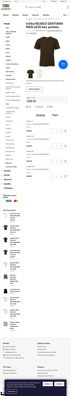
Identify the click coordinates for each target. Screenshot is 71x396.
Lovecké (8, 132)
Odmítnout (47, 384)
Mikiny (8, 41)
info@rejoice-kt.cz (11, 352)
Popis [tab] (55, 115)
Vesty (7, 53)
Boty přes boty (10, 152)
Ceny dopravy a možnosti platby (47, 370)
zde (34, 387)
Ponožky (9, 75)
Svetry (8, 45)
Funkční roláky (10, 92)
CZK (44, 1)
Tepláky (8, 60)
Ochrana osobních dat (10, 373)
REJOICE (34, 33)
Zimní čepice (10, 72)
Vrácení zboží (41, 347)
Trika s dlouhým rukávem (11, 32)
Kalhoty (8, 56)
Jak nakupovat (7, 1)
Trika (7, 28)
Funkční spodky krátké (13, 96)
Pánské (7, 23)
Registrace (63, 1)
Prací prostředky (11, 167)
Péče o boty (9, 159)
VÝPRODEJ (8, 188)
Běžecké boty (10, 148)
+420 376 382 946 (10, 347)
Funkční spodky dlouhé (13, 100)
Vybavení (8, 179)
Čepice (8, 68)
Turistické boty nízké (12, 108)
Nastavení (11, 392)
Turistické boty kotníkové (10, 112)
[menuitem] (5, 15)
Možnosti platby (42, 373)
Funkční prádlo (11, 79)
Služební (8, 129)
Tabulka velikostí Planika (45, 376)
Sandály (8, 136)
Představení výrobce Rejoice (46, 355)
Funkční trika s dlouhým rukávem (13, 88)
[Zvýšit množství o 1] (61, 131)
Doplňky (8, 155)
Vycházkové (9, 121)
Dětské (7, 175)
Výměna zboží (41, 349)
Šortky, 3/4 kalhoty (12, 64)
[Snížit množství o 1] (52, 131)
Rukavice (9, 163)
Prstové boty (10, 140)
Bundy (8, 49)
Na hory (8, 117)
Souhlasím (59, 384)
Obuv (7, 104)
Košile (8, 37)
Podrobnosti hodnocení (54, 31)
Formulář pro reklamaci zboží (46, 352)
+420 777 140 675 (10, 349)
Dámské (7, 171)
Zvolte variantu (34, 89)
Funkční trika (10, 83)
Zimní (7, 125)
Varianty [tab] (40, 115)
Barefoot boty (10, 144)
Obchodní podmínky (9, 370)
